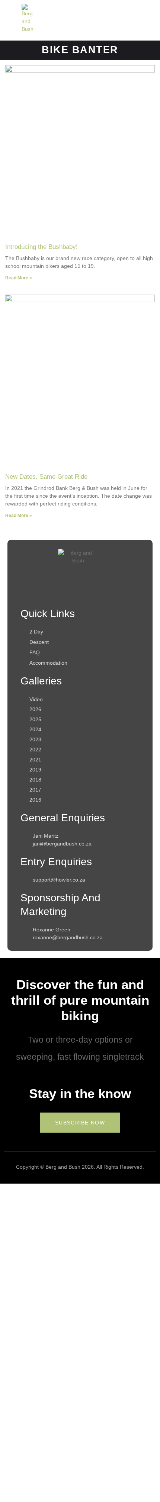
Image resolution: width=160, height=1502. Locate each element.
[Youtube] (118, 592)
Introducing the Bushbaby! (41, 246)
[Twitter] (91, 592)
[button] (118, 20)
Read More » (18, 277)
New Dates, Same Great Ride (46, 476)
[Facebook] (38, 592)
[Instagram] (65, 592)
